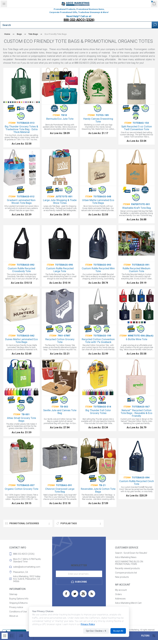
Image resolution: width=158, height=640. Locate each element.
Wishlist (119, 607)
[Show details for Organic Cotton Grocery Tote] (21, 456)
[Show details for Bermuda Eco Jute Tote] (60, 86)
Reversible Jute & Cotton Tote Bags (98, 490)
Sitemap (13, 594)
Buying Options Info (18, 598)
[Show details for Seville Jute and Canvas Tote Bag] (60, 377)
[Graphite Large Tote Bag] (60, 456)
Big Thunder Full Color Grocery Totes (98, 411)
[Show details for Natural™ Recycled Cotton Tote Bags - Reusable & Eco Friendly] (136, 377)
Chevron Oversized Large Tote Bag (59, 490)
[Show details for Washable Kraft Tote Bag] (136, 167)
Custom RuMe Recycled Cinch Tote (136, 482)
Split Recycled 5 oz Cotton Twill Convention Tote (136, 128)
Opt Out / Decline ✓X (96, 631)
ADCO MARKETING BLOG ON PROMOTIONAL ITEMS (129, 562)
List (11, 636)
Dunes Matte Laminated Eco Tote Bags (21, 340)
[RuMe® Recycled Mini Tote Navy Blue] (98, 243)
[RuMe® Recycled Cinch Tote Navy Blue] (136, 456)
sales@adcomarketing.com (26, 567)
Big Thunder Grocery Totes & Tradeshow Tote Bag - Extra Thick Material (21, 129)
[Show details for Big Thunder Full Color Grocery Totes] (98, 377)
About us (13, 616)
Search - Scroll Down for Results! (131, 553)
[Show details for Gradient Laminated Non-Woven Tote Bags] (21, 167)
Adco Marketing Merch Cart (128, 603)
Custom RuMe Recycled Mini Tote (98, 270)
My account (121, 590)
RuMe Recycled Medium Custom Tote (136, 270)
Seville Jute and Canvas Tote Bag (59, 411)
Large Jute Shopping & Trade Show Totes (60, 201)
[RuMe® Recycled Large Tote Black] (60, 243)
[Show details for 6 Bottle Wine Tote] (136, 306)
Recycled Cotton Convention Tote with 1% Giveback (98, 340)
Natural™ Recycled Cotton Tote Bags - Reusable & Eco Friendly (136, 413)
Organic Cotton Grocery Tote (21, 488)
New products (122, 577)
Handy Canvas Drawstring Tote (98, 120)
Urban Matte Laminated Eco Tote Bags (98, 201)
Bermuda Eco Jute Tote (59, 118)
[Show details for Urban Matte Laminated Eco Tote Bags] (98, 167)
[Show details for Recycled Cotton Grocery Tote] (60, 306)
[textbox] (76, 25)
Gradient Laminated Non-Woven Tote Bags (21, 201)
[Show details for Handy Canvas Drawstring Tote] (98, 86)
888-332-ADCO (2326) (79, 20)
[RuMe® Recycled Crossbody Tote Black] (21, 243)
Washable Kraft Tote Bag (136, 207)
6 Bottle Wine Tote (136, 339)
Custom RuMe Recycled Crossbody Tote (21, 270)
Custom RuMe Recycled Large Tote (60, 270)
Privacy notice (16, 607)
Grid (5, 636)
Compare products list (126, 572)
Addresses (120, 598)
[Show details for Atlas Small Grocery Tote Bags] (21, 377)
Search (155, 25)
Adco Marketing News (125, 557)
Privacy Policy (88, 624)
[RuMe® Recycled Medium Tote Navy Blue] (136, 243)
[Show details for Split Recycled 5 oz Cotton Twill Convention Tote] (136, 86)
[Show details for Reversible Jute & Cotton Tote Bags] (98, 456)
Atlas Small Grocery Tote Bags (21, 419)
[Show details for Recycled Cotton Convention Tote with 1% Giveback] (98, 306)
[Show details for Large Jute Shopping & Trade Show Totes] (60, 167)
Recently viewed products (127, 568)
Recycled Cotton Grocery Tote (59, 340)
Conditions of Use (18, 611)
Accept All (118, 631)
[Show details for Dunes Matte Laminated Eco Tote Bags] (21, 306)
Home (7, 34)
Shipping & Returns (18, 603)
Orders (118, 594)
